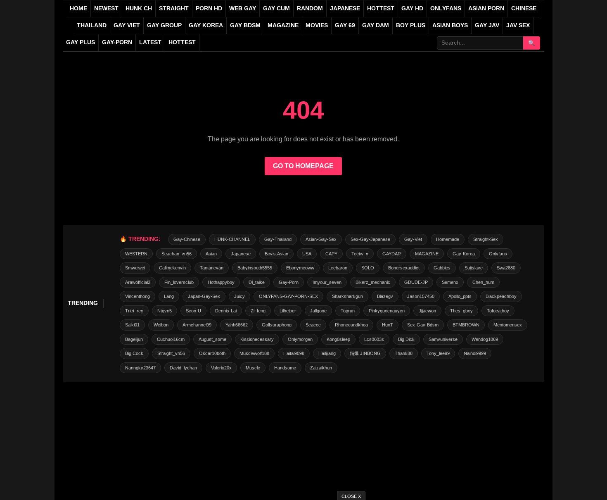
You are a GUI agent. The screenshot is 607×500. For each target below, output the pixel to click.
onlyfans (498, 253)
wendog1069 (485, 339)
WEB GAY (242, 8)
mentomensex (507, 324)
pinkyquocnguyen (387, 310)
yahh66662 (236, 324)
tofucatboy (498, 310)
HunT (387, 324)
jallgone (318, 310)
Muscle (253, 367)
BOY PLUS (410, 25)
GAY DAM (375, 25)
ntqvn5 (164, 310)
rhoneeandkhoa (351, 324)
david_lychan (183, 367)
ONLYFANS (445, 8)
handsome (285, 367)
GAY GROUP (164, 25)
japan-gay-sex (204, 296)
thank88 (404, 353)
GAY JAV (487, 25)
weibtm (161, 324)
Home (78, 8)
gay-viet (413, 239)
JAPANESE (345, 8)
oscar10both (212, 353)
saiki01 (132, 324)
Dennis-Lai (226, 310)
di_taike (257, 282)
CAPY (331, 253)
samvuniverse (443, 339)
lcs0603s (374, 339)
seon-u (193, 310)
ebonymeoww (300, 267)
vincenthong (137, 296)
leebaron (337, 267)
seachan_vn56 (176, 253)
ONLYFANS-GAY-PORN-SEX (288, 296)
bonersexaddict (404, 267)
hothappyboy (221, 282)
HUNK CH (139, 8)
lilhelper (288, 310)
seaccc (313, 324)
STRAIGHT (174, 8)
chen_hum (483, 282)
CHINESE (523, 8)
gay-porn (117, 42)
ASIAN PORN (486, 8)
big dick (406, 339)
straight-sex (485, 239)
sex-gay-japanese (370, 239)
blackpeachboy (501, 296)
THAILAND (92, 25)
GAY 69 (345, 25)
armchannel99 (197, 324)
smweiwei (135, 267)
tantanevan (211, 267)
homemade (447, 239)
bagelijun (134, 339)
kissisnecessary (257, 339)
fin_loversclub (179, 282)
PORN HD (209, 8)
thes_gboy (461, 310)
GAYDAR (391, 253)
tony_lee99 (438, 353)
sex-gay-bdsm (423, 324)
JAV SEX (518, 25)
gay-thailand (278, 239)
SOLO (367, 267)
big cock (134, 353)
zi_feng (258, 310)
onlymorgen (300, 339)
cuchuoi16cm (171, 339)
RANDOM (310, 8)
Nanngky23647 (140, 367)
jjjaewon (427, 310)
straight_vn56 (171, 353)
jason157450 (420, 296)
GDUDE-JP (416, 282)
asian (211, 253)
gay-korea (464, 253)
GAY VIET (127, 25)
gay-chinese (186, 239)
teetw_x (359, 253)
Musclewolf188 (254, 353)
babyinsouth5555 (254, 267)
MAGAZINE (283, 25)
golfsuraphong (277, 324)
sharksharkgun (347, 296)
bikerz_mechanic (373, 282)
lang (169, 296)
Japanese (241, 253)
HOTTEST (380, 8)
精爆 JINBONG (365, 353)
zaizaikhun (321, 367)
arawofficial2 (137, 282)
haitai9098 (293, 353)
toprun (348, 310)
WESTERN (136, 253)
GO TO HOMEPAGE (303, 165)
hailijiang (327, 353)
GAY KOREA (206, 25)
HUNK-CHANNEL (232, 239)
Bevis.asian (276, 253)
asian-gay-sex (321, 239)
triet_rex (134, 310)
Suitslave (474, 267)
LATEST (150, 42)
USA (306, 253)
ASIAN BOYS (450, 25)
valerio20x (221, 367)
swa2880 (506, 267)
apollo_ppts (460, 296)
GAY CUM (276, 8)
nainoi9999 (475, 353)
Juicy (239, 296)
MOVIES (317, 25)
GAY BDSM (245, 25)
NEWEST (106, 8)
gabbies (442, 267)
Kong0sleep (338, 339)
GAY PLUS (80, 42)
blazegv (385, 296)
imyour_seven (327, 282)
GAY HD (412, 8)
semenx (450, 282)
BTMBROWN (466, 324)
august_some (212, 339)
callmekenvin (172, 267)
